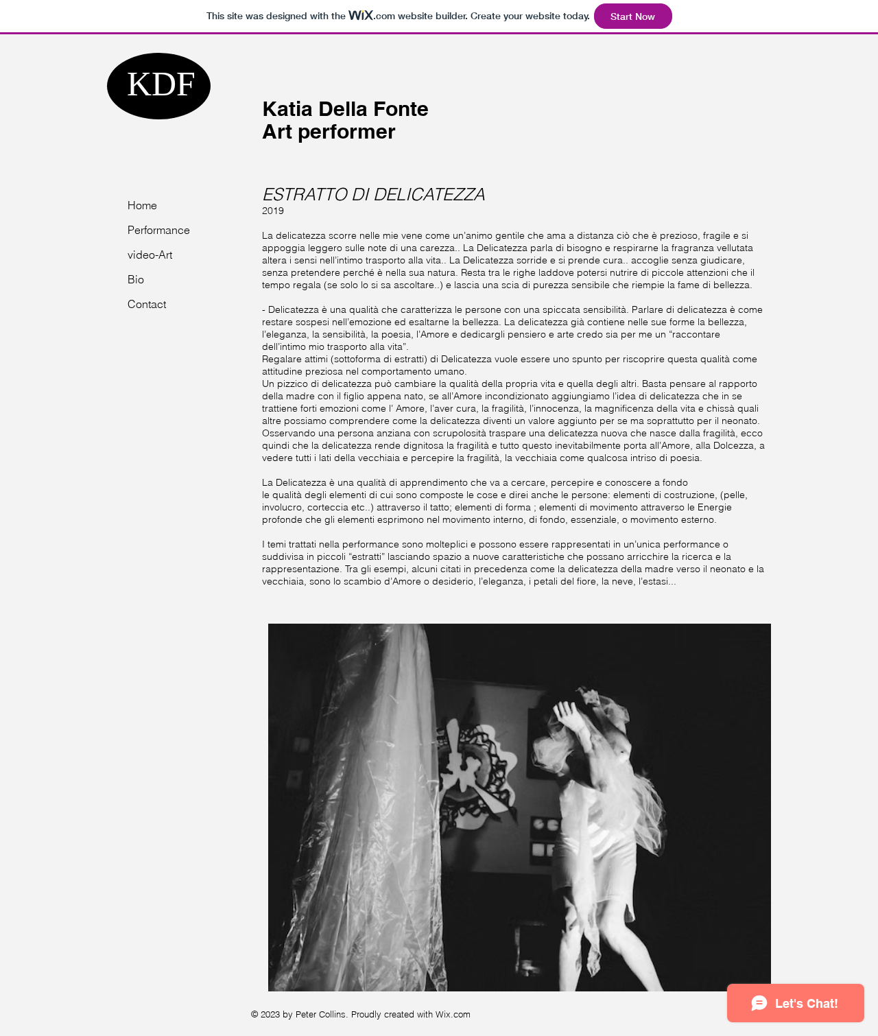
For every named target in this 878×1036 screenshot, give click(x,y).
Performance (159, 230)
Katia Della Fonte (345, 108)
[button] (519, 807)
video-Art (150, 254)
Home (142, 205)
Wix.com (453, 1014)
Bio (136, 279)
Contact (147, 304)
